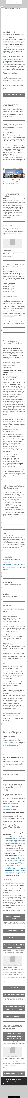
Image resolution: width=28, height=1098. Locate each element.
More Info (17, 872)
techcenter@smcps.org (18, 323)
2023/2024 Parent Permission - (15, 870)
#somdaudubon (15, 740)
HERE (4, 451)
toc (2, 8)
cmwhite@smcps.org (8, 367)
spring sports (20, 127)
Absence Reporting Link (14, 931)
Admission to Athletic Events (14, 918)
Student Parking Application (14, 995)
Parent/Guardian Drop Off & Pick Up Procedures (14, 946)
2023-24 (12, 875)
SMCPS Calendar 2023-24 (14, 94)
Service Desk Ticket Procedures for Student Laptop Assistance (14, 1036)
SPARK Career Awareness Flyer (10, 429)
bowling (7, 129)
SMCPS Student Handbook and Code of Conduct (14, 1008)
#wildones (5, 742)
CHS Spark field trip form (9, 431)
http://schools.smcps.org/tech (14, 321)
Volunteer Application (14, 1016)
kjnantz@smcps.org (9, 475)
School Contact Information (14, 1073)
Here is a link (6, 806)
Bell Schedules (14, 938)
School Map (14, 988)
